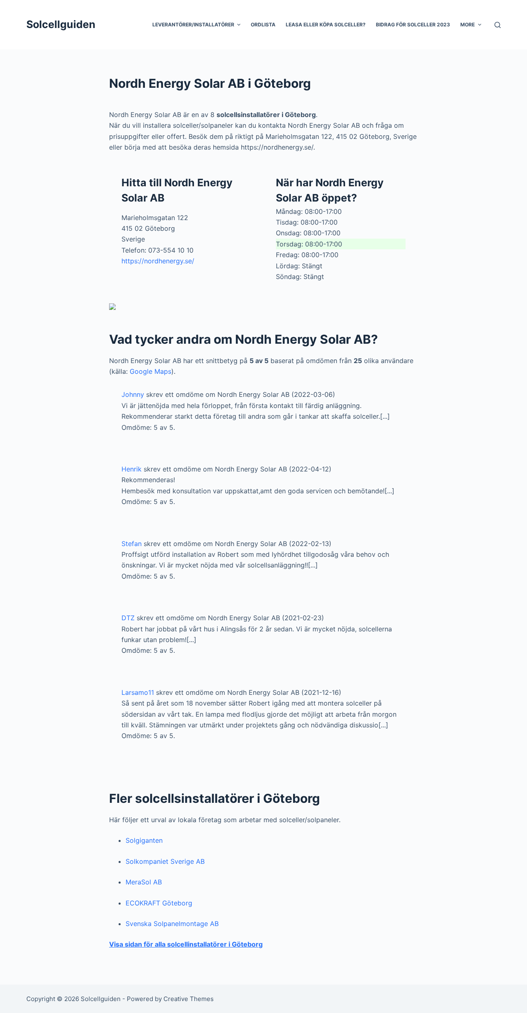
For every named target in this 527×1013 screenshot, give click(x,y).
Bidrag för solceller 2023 (413, 24)
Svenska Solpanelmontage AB (172, 923)
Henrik (131, 469)
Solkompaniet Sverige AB (165, 861)
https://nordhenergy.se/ (157, 261)
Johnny (132, 394)
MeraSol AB (144, 882)
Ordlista (263, 24)
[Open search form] (497, 25)
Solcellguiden (61, 24)
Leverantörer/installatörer (193, 24)
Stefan (131, 543)
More (467, 24)
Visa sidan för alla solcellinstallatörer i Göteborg (186, 944)
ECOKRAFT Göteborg (159, 903)
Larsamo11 (137, 692)
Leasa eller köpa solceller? (326, 24)
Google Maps (150, 371)
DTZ (128, 618)
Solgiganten (144, 840)
